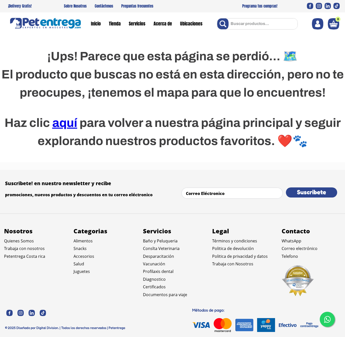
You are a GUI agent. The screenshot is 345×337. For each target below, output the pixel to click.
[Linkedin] (328, 6)
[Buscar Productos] (224, 23)
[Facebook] (310, 6)
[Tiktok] (336, 6)
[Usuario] (317, 24)
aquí (64, 122)
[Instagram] (319, 6)
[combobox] (257, 24)
